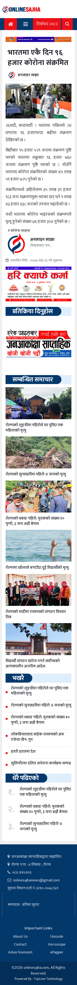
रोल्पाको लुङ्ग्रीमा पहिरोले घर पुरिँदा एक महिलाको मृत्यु (34, 428)
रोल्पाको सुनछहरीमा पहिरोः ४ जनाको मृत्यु (36, 474)
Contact (20, 944)
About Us (20, 936)
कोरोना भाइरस (20, 231)
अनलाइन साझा (28, 75)
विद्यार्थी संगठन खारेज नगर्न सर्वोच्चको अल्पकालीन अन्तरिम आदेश (33, 664)
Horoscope (56, 944)
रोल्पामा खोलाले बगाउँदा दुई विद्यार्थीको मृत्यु (37, 567)
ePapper (56, 952)
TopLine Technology (48, 979)
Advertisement (20, 952)
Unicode (56, 936)
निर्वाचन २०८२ (47, 24)
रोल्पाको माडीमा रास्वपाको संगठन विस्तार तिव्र (36, 614)
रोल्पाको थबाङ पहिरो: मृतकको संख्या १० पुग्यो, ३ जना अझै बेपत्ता (35, 521)
